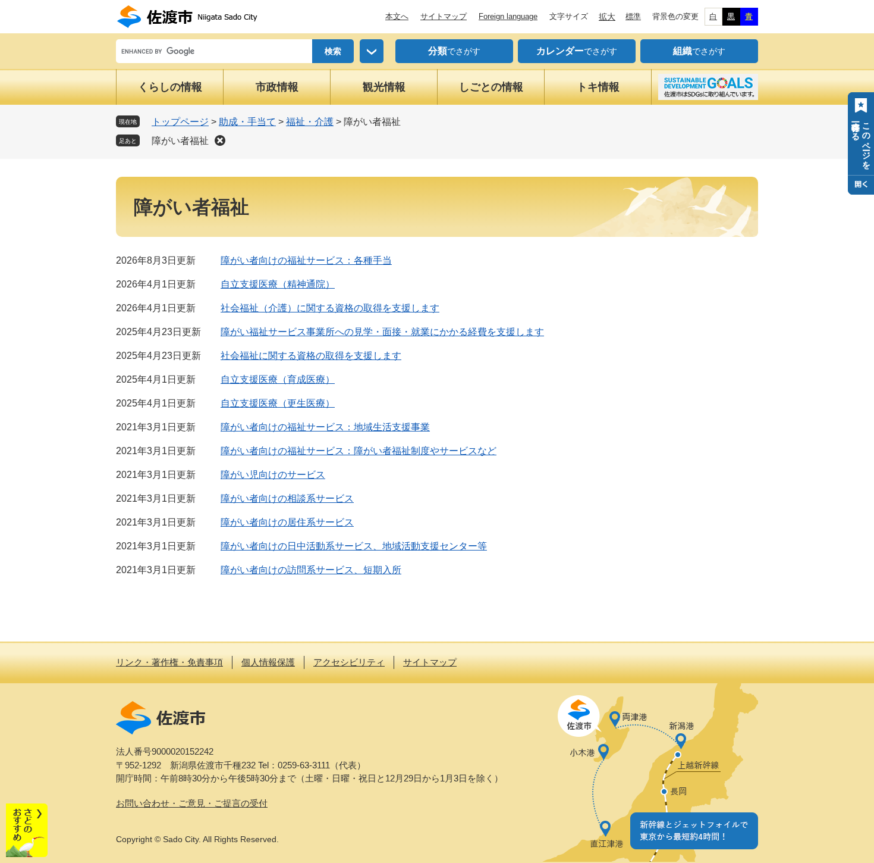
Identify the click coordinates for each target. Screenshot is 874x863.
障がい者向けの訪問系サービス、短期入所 (311, 570)
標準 (633, 16)
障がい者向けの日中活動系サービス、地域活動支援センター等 (354, 546)
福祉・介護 (310, 122)
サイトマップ (443, 16)
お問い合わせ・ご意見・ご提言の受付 (192, 803)
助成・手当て (247, 122)
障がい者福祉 (180, 141)
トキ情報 (598, 87)
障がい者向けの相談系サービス (287, 498)
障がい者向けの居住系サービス (287, 522)
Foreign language (508, 16)
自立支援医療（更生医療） (278, 403)
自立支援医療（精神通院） (278, 284)
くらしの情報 (170, 87)
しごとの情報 (491, 87)
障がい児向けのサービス (273, 475)
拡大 (607, 16)
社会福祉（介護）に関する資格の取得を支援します (330, 308)
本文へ (396, 16)
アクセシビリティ (349, 662)
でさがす (454, 51)
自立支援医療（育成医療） (278, 379)
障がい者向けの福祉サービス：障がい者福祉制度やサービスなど (358, 451)
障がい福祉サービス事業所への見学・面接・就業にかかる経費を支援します (382, 332)
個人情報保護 (268, 662)
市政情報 (277, 87)
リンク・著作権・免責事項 (169, 662)
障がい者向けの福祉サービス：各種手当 (306, 260)
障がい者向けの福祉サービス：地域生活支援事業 (325, 427)
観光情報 (384, 87)
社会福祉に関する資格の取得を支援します (311, 356)
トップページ (180, 122)
